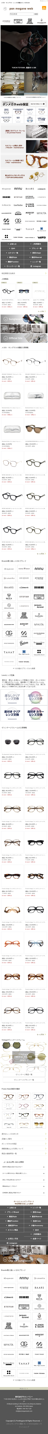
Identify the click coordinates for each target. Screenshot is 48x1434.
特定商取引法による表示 (24, 1204)
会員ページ (37, 1239)
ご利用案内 (36, 244)
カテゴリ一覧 (13, 253)
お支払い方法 (13, 1239)
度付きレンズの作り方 (10, 1134)
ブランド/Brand (13, 1212)
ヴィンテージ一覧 (13, 266)
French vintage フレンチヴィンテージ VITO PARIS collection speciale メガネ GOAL (12, 989)
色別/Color (37, 1221)
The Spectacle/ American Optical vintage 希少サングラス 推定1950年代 (12, 754)
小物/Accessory (37, 1225)
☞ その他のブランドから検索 (24, 668)
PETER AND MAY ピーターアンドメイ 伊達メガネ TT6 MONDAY (12, 475)
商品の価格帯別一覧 (9, 1153)
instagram (37, 266)
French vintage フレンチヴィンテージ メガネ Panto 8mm (35, 888)
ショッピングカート (44, 8)
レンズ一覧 (36, 262)
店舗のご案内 (7, 1139)
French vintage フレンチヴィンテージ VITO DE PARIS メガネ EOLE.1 (35, 922)
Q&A (13, 248)
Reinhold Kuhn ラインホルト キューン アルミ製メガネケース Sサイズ (35, 407)
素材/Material (37, 257)
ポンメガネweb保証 (9, 1144)
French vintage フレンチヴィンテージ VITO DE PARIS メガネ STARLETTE (12, 922)
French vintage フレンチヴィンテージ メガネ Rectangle (35, 855)
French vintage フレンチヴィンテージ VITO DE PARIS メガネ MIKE (12, 855)
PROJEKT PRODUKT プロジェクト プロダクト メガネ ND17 (12, 374)
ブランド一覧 (37, 248)
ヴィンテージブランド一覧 (24, 1080)
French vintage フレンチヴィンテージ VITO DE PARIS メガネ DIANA (12, 955)
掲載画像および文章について (12, 1149)
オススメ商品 (13, 1230)
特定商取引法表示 (8, 273)
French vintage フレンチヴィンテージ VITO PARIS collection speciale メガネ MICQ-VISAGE (35, 955)
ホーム (16, 1201)
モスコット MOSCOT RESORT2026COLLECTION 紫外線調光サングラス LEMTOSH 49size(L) (24, 299)
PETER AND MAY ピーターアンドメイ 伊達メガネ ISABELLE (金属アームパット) (35, 542)
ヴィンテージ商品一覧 (24, 1074)
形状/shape (36, 253)
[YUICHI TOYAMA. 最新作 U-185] (24, 71)
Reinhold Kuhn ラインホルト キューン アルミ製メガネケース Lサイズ (12, 407)
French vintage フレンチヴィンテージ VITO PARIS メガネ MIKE (35, 754)
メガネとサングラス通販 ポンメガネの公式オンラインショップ (24, 1424)
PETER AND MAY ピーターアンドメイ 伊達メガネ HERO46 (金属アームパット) (35, 508)
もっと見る (41, 311)
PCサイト (43, 1)
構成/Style (13, 257)
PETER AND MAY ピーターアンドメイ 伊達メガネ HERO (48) (35, 475)
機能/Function (13, 262)
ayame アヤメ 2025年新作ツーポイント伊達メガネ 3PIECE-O (39, 299)
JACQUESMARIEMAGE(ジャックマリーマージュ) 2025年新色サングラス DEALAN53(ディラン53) (35, 441)
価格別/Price (13, 1225)
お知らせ (13, 244)
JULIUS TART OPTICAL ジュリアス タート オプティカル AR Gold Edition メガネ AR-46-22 (8, 299)
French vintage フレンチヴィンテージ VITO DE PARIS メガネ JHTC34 (12, 1022)
